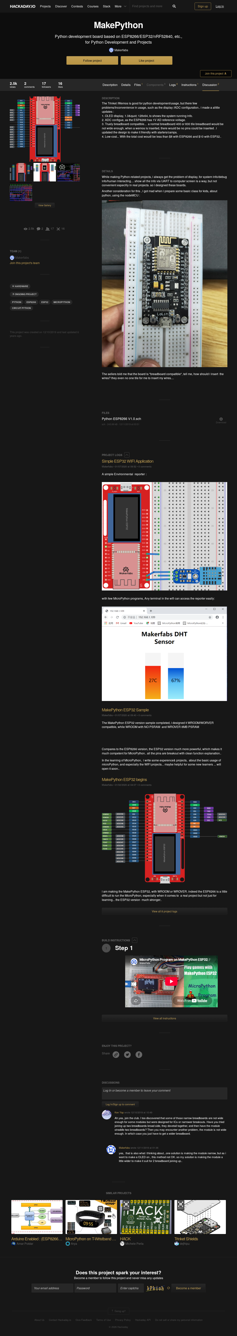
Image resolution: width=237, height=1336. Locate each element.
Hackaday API (143, 1320)
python (16, 302)
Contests (77, 6)
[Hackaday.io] (23, 6)
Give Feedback (84, 1320)
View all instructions (164, 1018)
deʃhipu (185, 1243)
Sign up (203, 6)
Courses (93, 6)
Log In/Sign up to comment (120, 1104)
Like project (146, 60)
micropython (62, 302)
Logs (173, 84)
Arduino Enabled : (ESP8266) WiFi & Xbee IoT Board (54, 1238)
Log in (220, 6)
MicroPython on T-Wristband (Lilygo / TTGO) (101, 1238)
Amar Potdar (25, 1243)
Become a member (86, 1278)
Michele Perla (134, 1243)
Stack (106, 6)
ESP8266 (31, 302)
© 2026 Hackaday (118, 1327)
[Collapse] (126, 454)
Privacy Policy (123, 1320)
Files (138, 84)
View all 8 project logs (164, 911)
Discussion (210, 84)
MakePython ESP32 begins (124, 779)
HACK (125, 1238)
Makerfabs (121, 50)
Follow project (92, 60)
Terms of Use (103, 1320)
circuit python (21, 308)
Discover (61, 6)
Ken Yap (119, 1112)
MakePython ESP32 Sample (125, 709)
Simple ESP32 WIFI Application (127, 461)
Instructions (189, 84)
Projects (45, 6)
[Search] (174, 6)
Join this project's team (25, 263)
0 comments (144, 466)
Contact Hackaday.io (60, 1320)
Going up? (120, 1311)
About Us (39, 1320)
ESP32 (44, 302)
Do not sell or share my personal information (179, 1320)
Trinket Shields (186, 1238)
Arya (74, 1243)
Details (126, 85)
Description (110, 85)
